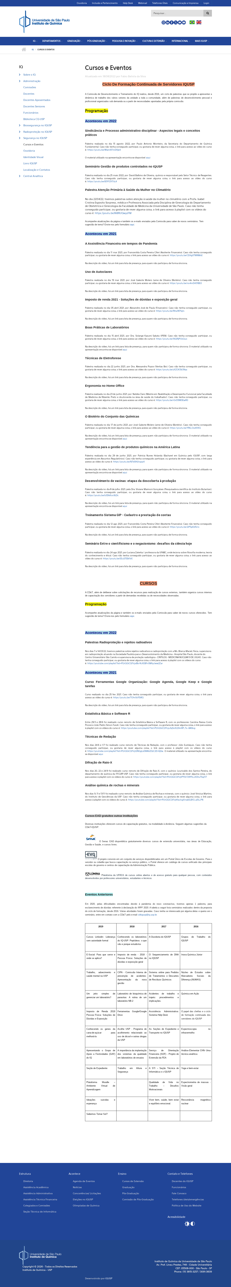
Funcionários (30, 112)
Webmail (142, 3)
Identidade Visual (33, 157)
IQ (34, 41)
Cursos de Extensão (133, 1181)
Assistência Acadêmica (36, 1187)
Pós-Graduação (96, 41)
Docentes (28, 93)
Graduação (73, 41)
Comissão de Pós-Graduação (138, 1199)
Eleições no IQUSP (83, 1199)
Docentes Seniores (34, 106)
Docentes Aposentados (36, 99)
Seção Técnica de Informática (39, 1211)
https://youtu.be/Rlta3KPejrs (170, 310)
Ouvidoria (82, 3)
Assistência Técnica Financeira (40, 1199)
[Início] (44, 21)
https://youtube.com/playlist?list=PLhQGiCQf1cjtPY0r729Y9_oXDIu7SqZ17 (170, 777)
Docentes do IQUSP (182, 1181)
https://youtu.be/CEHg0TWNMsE (186, 255)
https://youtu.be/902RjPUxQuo (171, 338)
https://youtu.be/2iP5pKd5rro (184, 527)
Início (23, 49)
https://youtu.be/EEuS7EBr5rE (118, 558)
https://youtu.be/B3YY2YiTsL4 (102, 181)
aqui (148, 157)
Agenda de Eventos (84, 1181)
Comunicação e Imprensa (185, 3)
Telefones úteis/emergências (188, 1199)
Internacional (180, 41)
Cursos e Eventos (33, 144)
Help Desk (128, 3)
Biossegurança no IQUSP (37, 125)
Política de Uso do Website (186, 1205)
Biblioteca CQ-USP (34, 119)
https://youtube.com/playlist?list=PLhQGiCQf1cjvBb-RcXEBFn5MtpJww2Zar (125, 663)
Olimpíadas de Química (86, 1205)
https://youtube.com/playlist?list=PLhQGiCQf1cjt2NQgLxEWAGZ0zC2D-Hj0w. (125, 751)
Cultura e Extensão (153, 41)
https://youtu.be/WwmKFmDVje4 (104, 149)
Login (206, 3)
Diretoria (28, 1181)
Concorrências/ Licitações (87, 1193)
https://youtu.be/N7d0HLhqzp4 (129, 461)
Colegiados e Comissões (36, 1205)
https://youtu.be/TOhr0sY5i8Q (128, 697)
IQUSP (108, 1278)
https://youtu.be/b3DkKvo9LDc (103, 495)
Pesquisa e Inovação (123, 41)
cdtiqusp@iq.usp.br (147, 914)
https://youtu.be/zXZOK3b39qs (171, 369)
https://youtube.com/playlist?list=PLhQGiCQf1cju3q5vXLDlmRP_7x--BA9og (158, 728)
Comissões (29, 87)
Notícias (77, 1187)
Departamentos (51, 41)
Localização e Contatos (36, 169)
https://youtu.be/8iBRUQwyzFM (113, 212)
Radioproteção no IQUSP (37, 131)
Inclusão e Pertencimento (105, 3)
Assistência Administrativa (38, 1193)
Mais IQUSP (201, 41)
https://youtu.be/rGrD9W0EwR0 (172, 400)
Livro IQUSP (30, 163)
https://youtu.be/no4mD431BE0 (186, 283)
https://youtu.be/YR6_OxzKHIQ (185, 427)
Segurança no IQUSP (35, 137)
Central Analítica (33, 175)
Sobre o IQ (29, 74)
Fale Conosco (179, 1193)
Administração (31, 80)
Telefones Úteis (160, 3)
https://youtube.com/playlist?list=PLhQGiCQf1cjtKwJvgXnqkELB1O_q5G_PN (165, 799)
